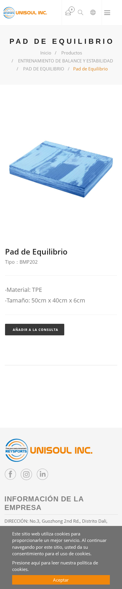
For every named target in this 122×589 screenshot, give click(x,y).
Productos (71, 53)
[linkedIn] (42, 474)
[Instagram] (26, 474)
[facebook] (10, 474)
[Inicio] (25, 12)
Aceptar (61, 580)
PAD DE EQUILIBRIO (43, 69)
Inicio (45, 53)
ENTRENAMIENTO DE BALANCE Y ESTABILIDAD (65, 61)
